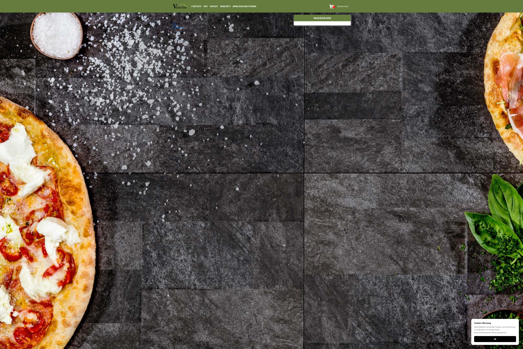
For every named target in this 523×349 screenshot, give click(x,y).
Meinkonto (225, 6)
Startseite (196, 6)
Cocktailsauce (177, 27)
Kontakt (214, 6)
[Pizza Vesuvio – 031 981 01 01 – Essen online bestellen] (180, 6)
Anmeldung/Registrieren (244, 6)
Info (206, 6)
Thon (174, 24)
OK (495, 339)
